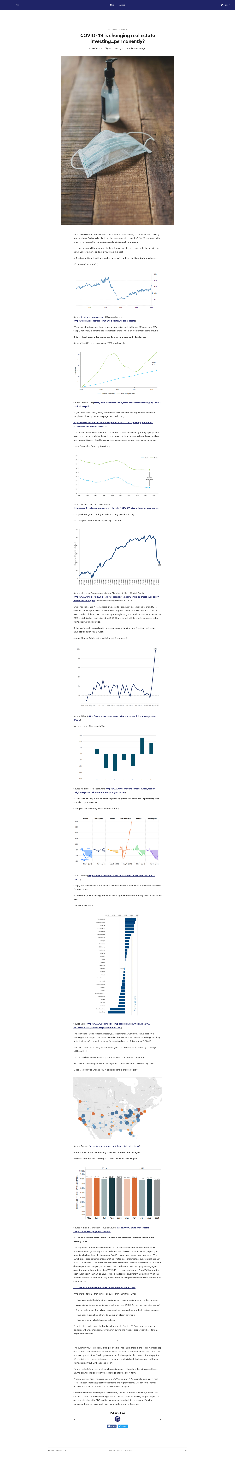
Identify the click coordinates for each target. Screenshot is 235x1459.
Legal (105, 1450)
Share (113, 1426)
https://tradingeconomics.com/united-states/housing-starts (104, 320)
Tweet (124, 1426)
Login (227, 5)
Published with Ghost (124, 1450)
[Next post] (160, 1419)
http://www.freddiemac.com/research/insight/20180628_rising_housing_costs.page (116, 508)
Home (113, 5)
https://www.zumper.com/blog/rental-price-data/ (114, 1146)
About (122, 5)
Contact (112, 1450)
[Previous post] (75, 1419)
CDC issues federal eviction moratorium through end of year (104, 1287)
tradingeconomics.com (92, 317)
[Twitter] (222, 5)
